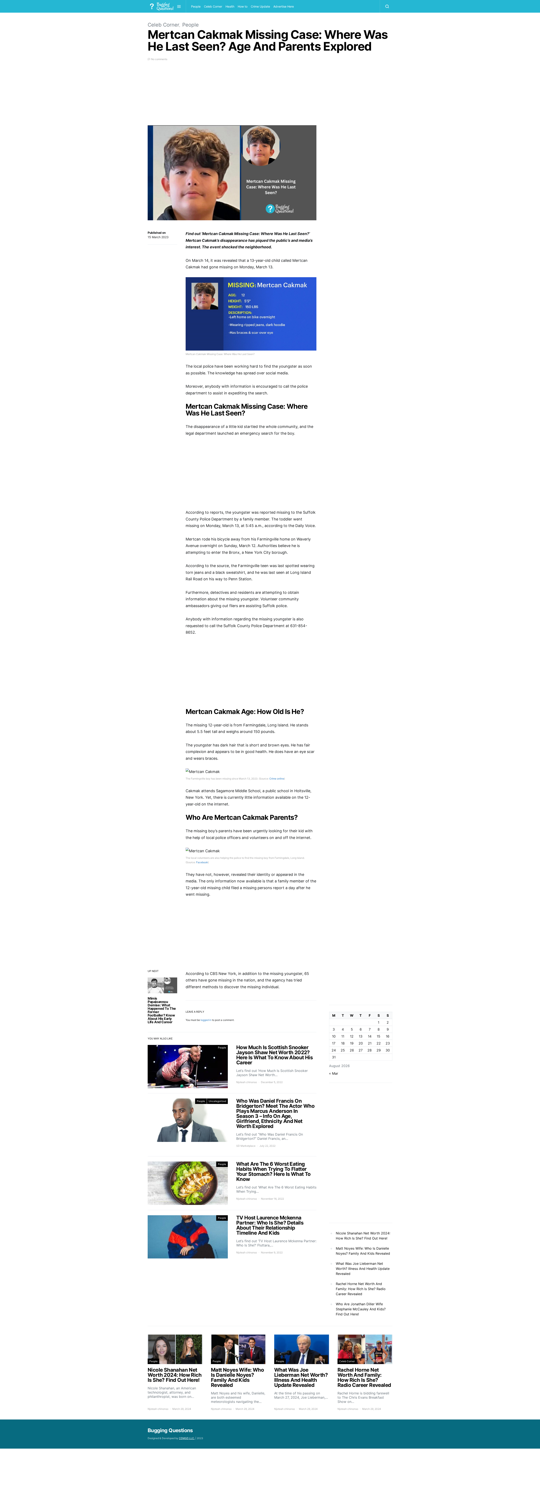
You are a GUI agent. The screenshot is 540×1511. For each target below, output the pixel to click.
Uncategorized (217, 1101)
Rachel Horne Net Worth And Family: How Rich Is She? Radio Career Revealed (361, 1289)
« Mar (333, 1073)
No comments (159, 59)
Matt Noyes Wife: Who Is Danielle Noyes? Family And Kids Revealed (363, 1251)
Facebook (202, 862)
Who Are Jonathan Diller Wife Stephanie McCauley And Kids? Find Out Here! (361, 1309)
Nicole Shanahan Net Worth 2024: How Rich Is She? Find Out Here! (363, 1235)
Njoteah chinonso (246, 1082)
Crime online (276, 778)
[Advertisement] (232, 95)
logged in (206, 1020)
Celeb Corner (213, 6)
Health (229, 6)
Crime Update (260, 6)
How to (242, 6)
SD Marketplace (245, 1145)
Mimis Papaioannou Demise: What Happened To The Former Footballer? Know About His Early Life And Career (162, 1010)
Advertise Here (283, 6)
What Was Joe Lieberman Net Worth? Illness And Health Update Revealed (363, 1268)
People (196, 6)
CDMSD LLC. (187, 1438)
